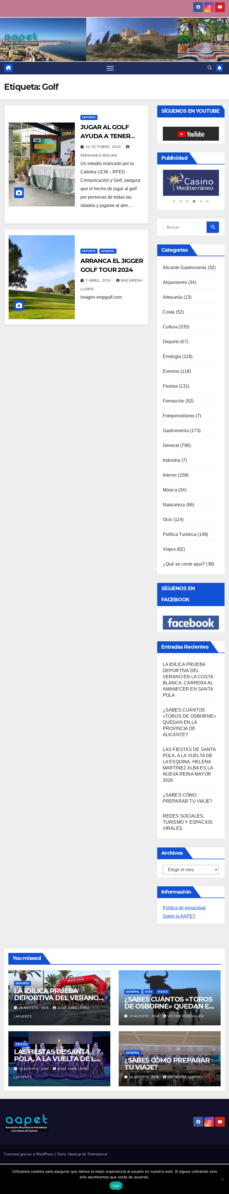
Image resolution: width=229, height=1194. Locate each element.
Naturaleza (174, 504)
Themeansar (97, 1154)
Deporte (89, 117)
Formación (174, 401)
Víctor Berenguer (186, 1016)
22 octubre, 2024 (104, 147)
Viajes (169, 549)
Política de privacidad (184, 907)
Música (170, 490)
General (108, 251)
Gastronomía (176, 430)
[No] (222, 1179)
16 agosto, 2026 (34, 1068)
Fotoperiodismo (179, 415)
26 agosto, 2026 (34, 1007)
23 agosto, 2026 (144, 1016)
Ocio (167, 519)
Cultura (170, 326)
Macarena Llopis (184, 1077)
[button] (209, 67)
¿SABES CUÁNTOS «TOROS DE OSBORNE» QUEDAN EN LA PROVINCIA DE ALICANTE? (189, 722)
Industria (171, 460)
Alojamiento (175, 282)
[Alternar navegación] (110, 68)
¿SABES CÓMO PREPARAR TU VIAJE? (167, 1063)
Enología (172, 356)
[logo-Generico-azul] (191, 183)
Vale (116, 1185)
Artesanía (172, 297)
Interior (170, 475)
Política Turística (180, 534)
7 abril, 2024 (99, 280)
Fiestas (170, 386)
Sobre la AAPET (179, 916)
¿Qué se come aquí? (184, 564)
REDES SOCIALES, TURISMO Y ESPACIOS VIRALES (188, 822)
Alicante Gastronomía (185, 267)
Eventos (171, 371)
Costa (169, 312)
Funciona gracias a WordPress (29, 1154)
